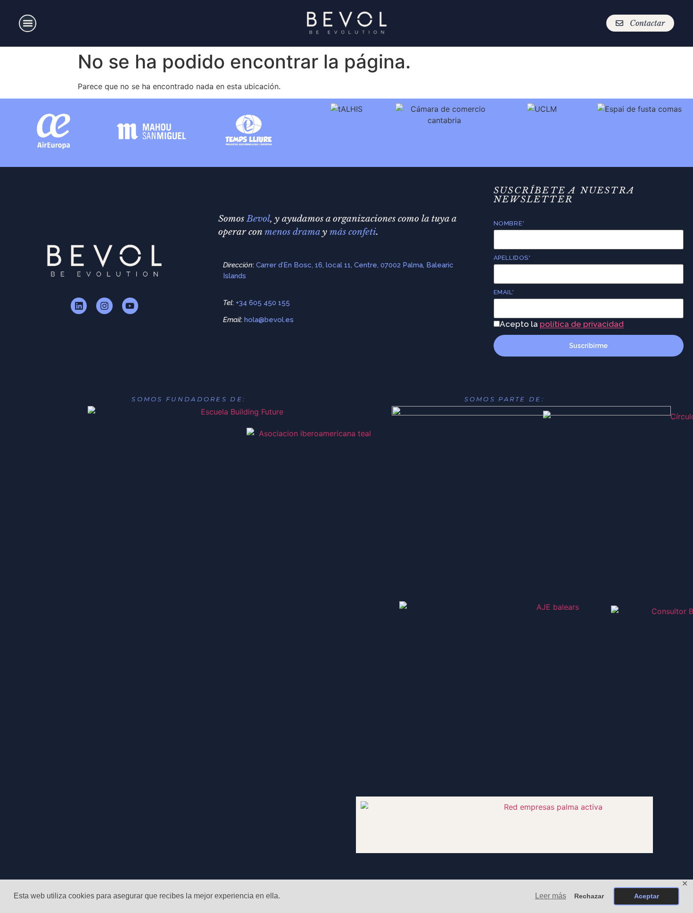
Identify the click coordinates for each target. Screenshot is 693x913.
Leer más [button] (550, 896)
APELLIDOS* (512, 257)
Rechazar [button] (589, 896)
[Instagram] (104, 306)
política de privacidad (582, 324)
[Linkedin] (79, 306)
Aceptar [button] (646, 896)
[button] (27, 23)
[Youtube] (130, 306)
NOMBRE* (509, 223)
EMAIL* (504, 292)
